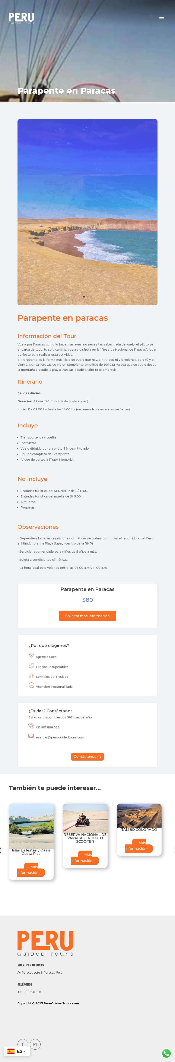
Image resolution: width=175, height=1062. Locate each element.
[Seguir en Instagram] (35, 962)
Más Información (27, 776)
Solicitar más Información (87, 534)
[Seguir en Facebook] (23, 962)
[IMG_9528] (88, 223)
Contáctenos (85, 675)
